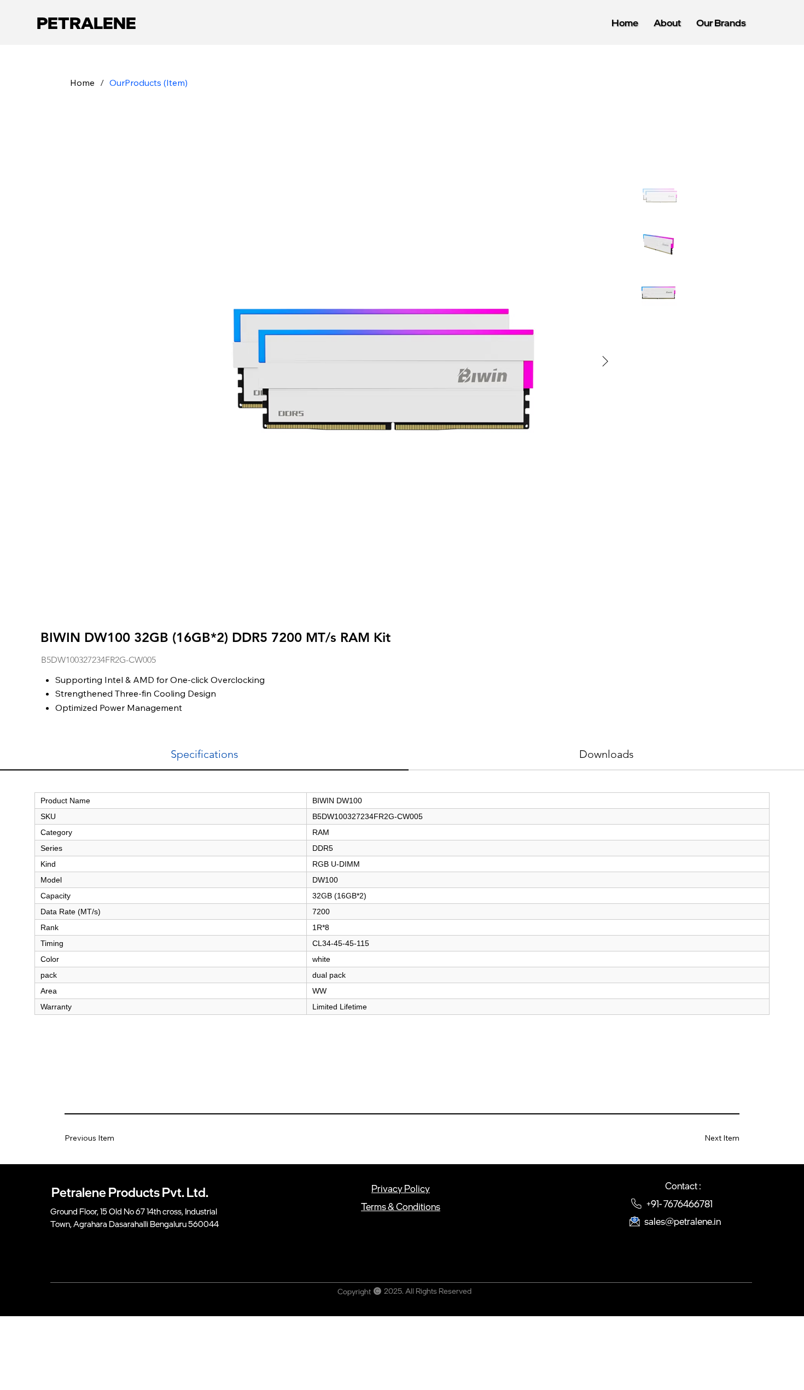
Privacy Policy (400, 1188)
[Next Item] (605, 361)
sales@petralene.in (682, 1221)
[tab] (204, 754)
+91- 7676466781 (679, 1204)
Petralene (86, 22)
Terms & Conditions (400, 1206)
